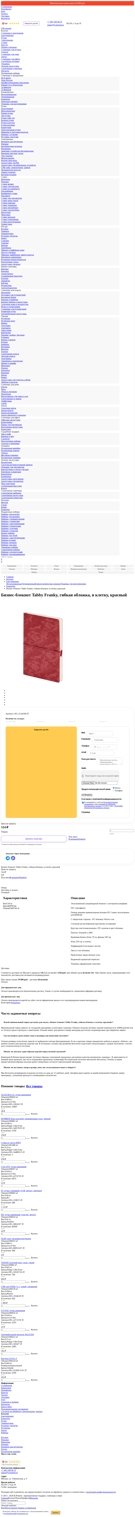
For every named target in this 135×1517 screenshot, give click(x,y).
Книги (4, 488)
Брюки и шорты (8, 340)
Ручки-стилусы (8, 123)
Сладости (5, 439)
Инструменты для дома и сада (14, 396)
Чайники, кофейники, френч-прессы (17, 255)
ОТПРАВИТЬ (87, 795)
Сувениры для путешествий (13, 309)
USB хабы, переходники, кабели (15, 167)
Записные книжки (9, 101)
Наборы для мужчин (10, 514)
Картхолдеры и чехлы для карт (15, 469)
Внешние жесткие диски (12, 153)
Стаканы (5, 241)
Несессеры (6, 212)
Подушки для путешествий (13, 295)
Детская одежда (8, 356)
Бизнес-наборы (8, 533)
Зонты (123, 569)
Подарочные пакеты (10, 450)
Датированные (7, 97)
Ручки (56, 566)
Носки (4, 375)
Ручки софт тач (8, 118)
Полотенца (6, 394)
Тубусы (4, 453)
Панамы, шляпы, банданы (13, 335)
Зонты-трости (7, 410)
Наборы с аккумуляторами (13, 538)
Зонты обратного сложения (13, 415)
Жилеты (4, 349)
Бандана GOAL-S (9, 1358)
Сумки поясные (8, 203)
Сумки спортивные (10, 219)
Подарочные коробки (10, 448)
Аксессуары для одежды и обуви (15, 380)
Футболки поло (8, 321)
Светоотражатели (9, 288)
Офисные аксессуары (10, 420)
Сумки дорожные (9, 205)
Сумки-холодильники (11, 222)
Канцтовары (6, 422)
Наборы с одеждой (9, 531)
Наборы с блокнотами (11, 526)
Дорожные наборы (9, 547)
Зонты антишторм (9, 413)
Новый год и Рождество (12, 85)
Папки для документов (11, 425)
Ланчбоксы (6, 248)
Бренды (4, 1392)
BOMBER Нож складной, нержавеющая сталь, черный (25, 1119)
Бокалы (4, 245)
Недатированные (8, 94)
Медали (4, 502)
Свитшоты (6, 328)
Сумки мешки (7, 184)
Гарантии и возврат (10, 1402)
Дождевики (6, 358)
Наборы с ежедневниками (13, 524)
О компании (6, 7)
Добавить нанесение (33, 839)
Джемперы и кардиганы (12, 361)
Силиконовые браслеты (11, 276)
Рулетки (4, 278)
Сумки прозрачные (9, 208)
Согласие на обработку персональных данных (22, 1411)
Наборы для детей (9, 535)
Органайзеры (7, 191)
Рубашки (5, 337)
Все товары (34, 1086)
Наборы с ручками (9, 134)
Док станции (7, 156)
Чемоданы (5, 215)
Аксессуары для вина (10, 264)
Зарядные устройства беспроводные (17, 151)
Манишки (5, 366)
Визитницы (6, 474)
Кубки (4, 507)
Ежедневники (11, 566)
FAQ (3, 1400)
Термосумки (6, 224)
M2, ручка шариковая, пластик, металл (18, 1215)
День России (7, 80)
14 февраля (6, 87)
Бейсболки (6, 333)
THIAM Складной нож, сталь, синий (17, 1262)
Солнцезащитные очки (11, 486)
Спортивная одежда (10, 354)
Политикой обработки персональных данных (103, 807)
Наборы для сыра (9, 545)
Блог (3, 11)
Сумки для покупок (10, 186)
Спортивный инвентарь (12, 498)
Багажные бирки (8, 297)
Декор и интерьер (9, 391)
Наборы (34, 572)
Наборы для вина (9, 542)
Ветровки (5, 347)
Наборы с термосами (10, 521)
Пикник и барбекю (9, 299)
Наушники (6, 149)
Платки (4, 368)
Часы (3, 389)
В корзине (77, 839)
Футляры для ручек (9, 137)
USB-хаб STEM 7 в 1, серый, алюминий (19, 1286)
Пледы (4, 387)
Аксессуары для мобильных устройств (18, 165)
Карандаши (6, 127)
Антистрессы (7, 274)
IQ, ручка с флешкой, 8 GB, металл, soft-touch (21, 1191)
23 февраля (6, 90)
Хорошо (55, 1512)
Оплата (4, 14)
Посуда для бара (8, 252)
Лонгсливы (6, 330)
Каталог (10, 579)
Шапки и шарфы (8, 363)
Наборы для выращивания (13, 554)
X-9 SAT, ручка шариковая (13, 1310)
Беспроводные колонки (11, 146)
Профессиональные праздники (15, 83)
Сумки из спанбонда (10, 189)
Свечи (4, 403)
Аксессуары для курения (12, 479)
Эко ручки (5, 116)
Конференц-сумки (9, 193)
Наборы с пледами (9, 528)
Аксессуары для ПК (10, 163)
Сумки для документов (11, 198)
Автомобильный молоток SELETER (17, 1334)
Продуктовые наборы (11, 441)
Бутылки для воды (9, 236)
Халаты (4, 351)
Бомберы (5, 344)
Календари (6, 429)
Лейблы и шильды (9, 382)
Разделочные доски (9, 262)
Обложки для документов (12, 467)
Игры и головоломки (10, 307)
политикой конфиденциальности (101, 1492)
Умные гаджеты (8, 172)
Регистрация (11, 1508)
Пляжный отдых (8, 311)
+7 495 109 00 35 (54, 22)
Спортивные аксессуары (12, 495)
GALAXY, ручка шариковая (13, 1167)
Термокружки (7, 233)
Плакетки (5, 509)
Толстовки (6, 325)
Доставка (5, 16)
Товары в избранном (26, 1508)
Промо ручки (7, 113)
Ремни (4, 377)
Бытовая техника (8, 174)
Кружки (4, 229)
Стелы (4, 505)
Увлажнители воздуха (11, 170)
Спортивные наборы (10, 550)
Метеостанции (7, 158)
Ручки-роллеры (8, 125)
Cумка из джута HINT (11, 1143)
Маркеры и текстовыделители (14, 132)
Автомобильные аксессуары (13, 314)
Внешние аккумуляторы (12, 141)
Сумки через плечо (9, 200)
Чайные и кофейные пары (12, 250)
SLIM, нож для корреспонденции (16, 1239)
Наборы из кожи (8, 540)
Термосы (5, 231)
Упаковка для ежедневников (13, 104)
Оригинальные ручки (11, 130)
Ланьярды (5, 281)
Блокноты (5, 99)
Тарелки (5, 243)
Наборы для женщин (10, 516)
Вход (3, 1508)
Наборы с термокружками (13, 519)
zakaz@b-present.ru (55, 25)
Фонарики (5, 292)
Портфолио (6, 9)
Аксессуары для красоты (12, 481)
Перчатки (5, 370)
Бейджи (4, 283)
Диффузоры (6, 401)
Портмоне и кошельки (11, 472)
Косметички (6, 462)
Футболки (5, 318)
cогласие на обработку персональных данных (99, 805)
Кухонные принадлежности (13, 259)
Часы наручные (8, 483)
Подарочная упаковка (11, 458)
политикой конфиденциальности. (16, 1514)
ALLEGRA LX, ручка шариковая (16, 1095)
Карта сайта (6, 1407)
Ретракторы (6, 285)
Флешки (4, 144)
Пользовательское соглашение (14, 1409)
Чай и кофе (6, 434)
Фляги (4, 238)
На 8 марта (6, 78)
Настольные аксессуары (12, 427)
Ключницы (6, 476)
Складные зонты (8, 408)
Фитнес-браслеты (9, 160)
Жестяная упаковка (9, 455)
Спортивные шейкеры (11, 493)
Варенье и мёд (7, 436)
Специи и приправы (10, 443)
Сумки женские (8, 217)
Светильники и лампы (11, 399)
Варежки (5, 373)
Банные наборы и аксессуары (14, 302)
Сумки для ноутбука (10, 210)
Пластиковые (7, 108)
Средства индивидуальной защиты (17, 465)
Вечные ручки (7, 120)
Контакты (5, 18)
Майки (4, 323)
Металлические (8, 111)
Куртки (4, 342)
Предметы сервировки (11, 257)
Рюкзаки (5, 182)
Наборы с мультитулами (12, 552)
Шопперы (5, 179)
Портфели (5, 196)
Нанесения (6, 1388)
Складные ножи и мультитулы (14, 304)
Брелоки (5, 269)
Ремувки (5, 271)
